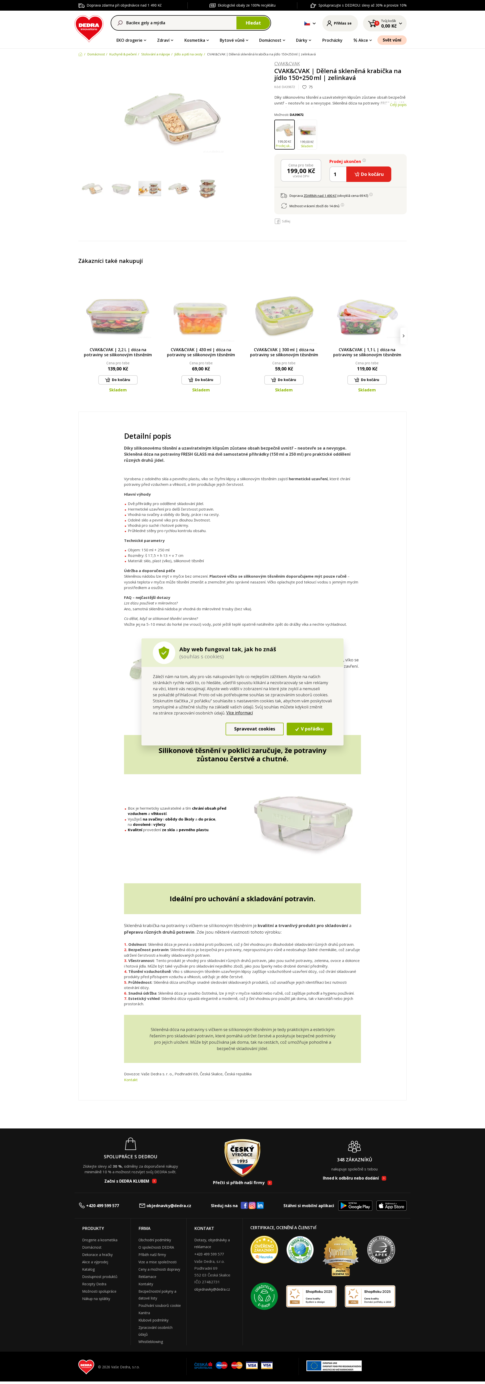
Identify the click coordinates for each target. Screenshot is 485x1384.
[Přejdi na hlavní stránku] (89, 28)
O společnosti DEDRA (156, 1247)
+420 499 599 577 (102, 1205)
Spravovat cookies (254, 729)
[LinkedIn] (260, 1205)
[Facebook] (244, 1205)
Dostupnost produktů (99, 1276)
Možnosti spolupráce (99, 1291)
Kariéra (144, 1312)
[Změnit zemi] (307, 23)
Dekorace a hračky (97, 1254)
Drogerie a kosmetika (99, 1240)
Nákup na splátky (96, 1298)
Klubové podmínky (153, 1320)
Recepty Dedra (94, 1284)
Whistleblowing (150, 1341)
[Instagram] (252, 1205)
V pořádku (312, 729)
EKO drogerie (129, 40)
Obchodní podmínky (154, 1240)
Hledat (253, 23)
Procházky (332, 40)
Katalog (88, 1269)
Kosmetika (194, 40)
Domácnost (270, 40)
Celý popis (398, 104)
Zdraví (163, 40)
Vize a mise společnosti (157, 1262)
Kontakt (131, 1079)
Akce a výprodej (95, 1262)
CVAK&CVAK (287, 64)
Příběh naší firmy (152, 1254)
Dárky (301, 40)
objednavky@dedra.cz (169, 1205)
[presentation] (81, 336)
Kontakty (145, 1284)
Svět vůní (392, 40)
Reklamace (147, 1276)
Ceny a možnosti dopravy (159, 1269)
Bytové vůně (232, 40)
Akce (363, 40)
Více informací (239, 713)
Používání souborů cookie (159, 1305)
